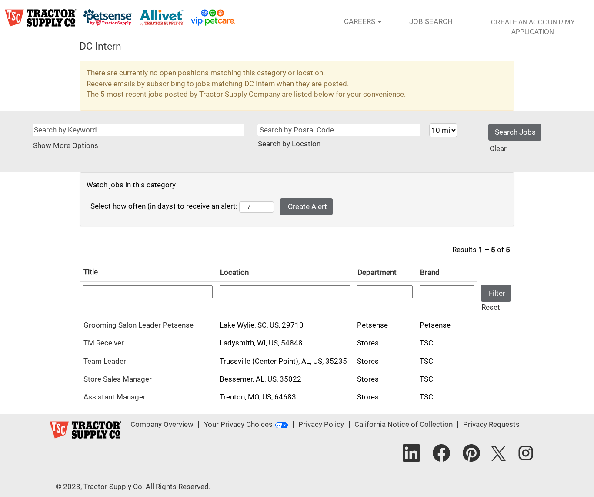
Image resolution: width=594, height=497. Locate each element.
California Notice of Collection (403, 424)
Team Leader (104, 361)
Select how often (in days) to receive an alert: (163, 206)
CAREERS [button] (360, 21)
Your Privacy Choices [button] (238, 424)
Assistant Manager (114, 396)
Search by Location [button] (289, 143)
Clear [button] (498, 148)
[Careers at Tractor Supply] (119, 17)
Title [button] (90, 271)
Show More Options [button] (65, 145)
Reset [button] (490, 307)
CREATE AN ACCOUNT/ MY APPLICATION (533, 26)
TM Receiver (103, 342)
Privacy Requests (491, 424)
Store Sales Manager (117, 379)
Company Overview (162, 424)
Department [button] (377, 272)
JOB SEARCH (431, 21)
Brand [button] (430, 272)
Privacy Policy (321, 424)
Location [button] (234, 272)
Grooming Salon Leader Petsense (138, 325)
